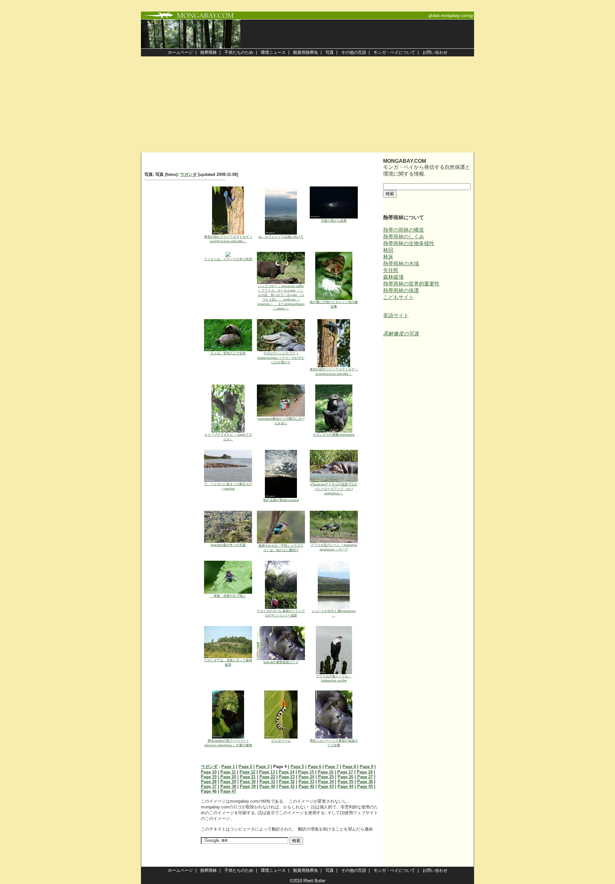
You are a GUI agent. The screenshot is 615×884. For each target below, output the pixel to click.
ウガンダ (188, 174)
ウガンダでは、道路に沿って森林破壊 (228, 662)
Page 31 (267, 781)
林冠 (388, 250)
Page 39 (248, 786)
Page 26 (345, 776)
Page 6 (314, 766)
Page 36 (365, 781)
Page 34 (326, 781)
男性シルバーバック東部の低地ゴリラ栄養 (334, 743)
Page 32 (287, 781)
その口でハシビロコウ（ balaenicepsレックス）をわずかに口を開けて (281, 357)
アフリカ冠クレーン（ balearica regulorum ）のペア (334, 547)
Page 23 (287, 776)
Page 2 (245, 766)
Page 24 (306, 776)
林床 (388, 257)
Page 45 (365, 786)
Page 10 (209, 772)
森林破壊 (393, 277)
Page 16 (325, 772)
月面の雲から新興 (334, 220)
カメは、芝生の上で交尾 (228, 353)
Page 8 (349, 766)
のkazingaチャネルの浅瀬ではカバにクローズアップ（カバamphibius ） (333, 489)
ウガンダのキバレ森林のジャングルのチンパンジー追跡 (281, 613)
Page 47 (228, 791)
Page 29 (228, 781)
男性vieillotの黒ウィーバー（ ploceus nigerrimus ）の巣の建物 (228, 743)
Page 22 (267, 776)
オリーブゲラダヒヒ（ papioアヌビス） (228, 437)
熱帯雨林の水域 (401, 263)
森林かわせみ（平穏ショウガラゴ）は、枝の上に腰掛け (280, 548)
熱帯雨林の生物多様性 (408, 243)
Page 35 (345, 781)
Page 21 (248, 776)
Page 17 (345, 772)
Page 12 (247, 772)
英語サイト (396, 315)
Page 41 (287, 786)
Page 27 (365, 776)
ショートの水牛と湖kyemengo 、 (334, 613)
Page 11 (228, 772)
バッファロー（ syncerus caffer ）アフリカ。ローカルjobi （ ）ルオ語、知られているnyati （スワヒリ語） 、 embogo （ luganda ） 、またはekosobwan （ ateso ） (281, 297)
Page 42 (306, 786)
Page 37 (209, 786)
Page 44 (345, 786)
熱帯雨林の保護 (401, 290)
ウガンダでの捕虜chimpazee (334, 434)
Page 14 (286, 772)
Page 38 (228, 786)
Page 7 (332, 766)
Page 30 (248, 781)
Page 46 (209, 791)
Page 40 (267, 786)
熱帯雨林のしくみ (403, 236)
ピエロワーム (281, 740)
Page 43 (326, 786)
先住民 (390, 270)
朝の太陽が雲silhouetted (281, 500)
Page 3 (262, 766)
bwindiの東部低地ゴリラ (281, 662)
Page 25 (326, 776)
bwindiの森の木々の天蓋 (228, 545)
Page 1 (228, 766)
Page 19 (209, 776)
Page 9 (366, 766)
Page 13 (267, 772)
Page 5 (297, 766)
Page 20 (228, 776)
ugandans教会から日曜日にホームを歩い (281, 421)
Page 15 (306, 772)
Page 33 (306, 781)
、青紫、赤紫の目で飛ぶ (228, 596)
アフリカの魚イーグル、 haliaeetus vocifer (333, 678)
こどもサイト (398, 297)
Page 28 (209, 781)
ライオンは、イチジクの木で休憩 (228, 259)
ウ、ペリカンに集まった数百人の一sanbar (228, 486)
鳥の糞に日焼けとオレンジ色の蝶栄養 (334, 304)
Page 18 (365, 772)
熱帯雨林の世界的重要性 (411, 283)
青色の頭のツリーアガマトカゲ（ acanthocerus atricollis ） (228, 239)
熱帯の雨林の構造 (403, 230)
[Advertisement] (307, 104)
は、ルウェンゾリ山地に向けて (280, 236)
